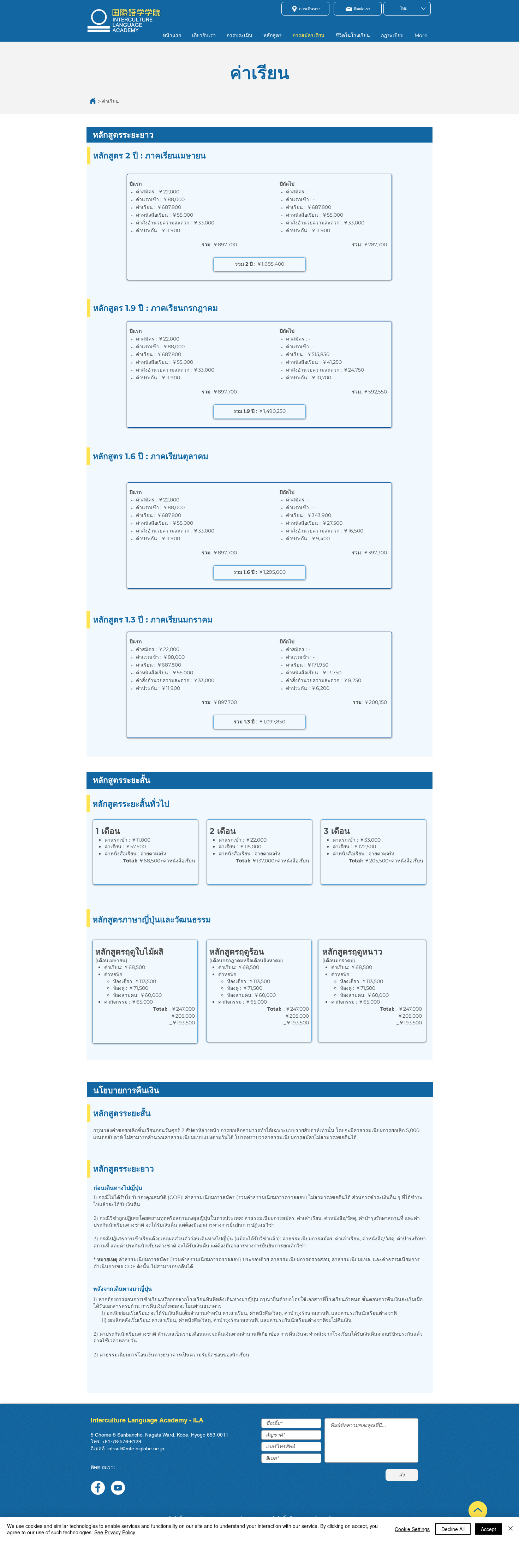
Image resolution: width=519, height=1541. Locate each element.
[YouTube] (118, 1488)
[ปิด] (510, 1529)
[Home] (92, 100)
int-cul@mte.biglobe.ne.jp (135, 1448)
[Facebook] (98, 1488)
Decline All (453, 1529)
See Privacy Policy (114, 1532)
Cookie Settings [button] (412, 1529)
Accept (488, 1529)
